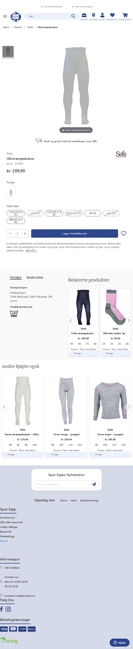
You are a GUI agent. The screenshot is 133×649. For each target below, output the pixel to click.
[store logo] (16, 16)
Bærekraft (5, 531)
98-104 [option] (111, 213)
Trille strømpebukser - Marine (83, 333)
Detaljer (16, 277)
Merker (18, 27)
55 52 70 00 (11, 586)
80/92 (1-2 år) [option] (73, 213)
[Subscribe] (94, 484)
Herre (74, 500)
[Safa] (121, 158)
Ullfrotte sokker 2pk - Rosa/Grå (115, 333)
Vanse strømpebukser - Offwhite (23, 434)
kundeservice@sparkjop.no (20, 595)
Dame (63, 500)
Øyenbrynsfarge (89, 500)
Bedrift (4, 541)
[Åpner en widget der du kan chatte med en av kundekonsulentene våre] (120, 643)
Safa (30, 27)
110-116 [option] (35, 213)
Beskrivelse (35, 277)
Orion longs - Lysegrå (66, 434)
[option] (11, 193)
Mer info (30, 250)
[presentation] (15, 278)
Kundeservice (7, 517)
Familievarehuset (51, 6)
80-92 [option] (93, 213)
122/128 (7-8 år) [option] (54, 213)
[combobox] (52, 16)
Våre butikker (12, 567)
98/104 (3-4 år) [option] (15, 221)
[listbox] (66, 193)
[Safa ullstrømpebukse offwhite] (8, 52)
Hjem (6, 27)
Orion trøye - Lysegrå (110, 434)
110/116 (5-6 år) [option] (16, 213)
